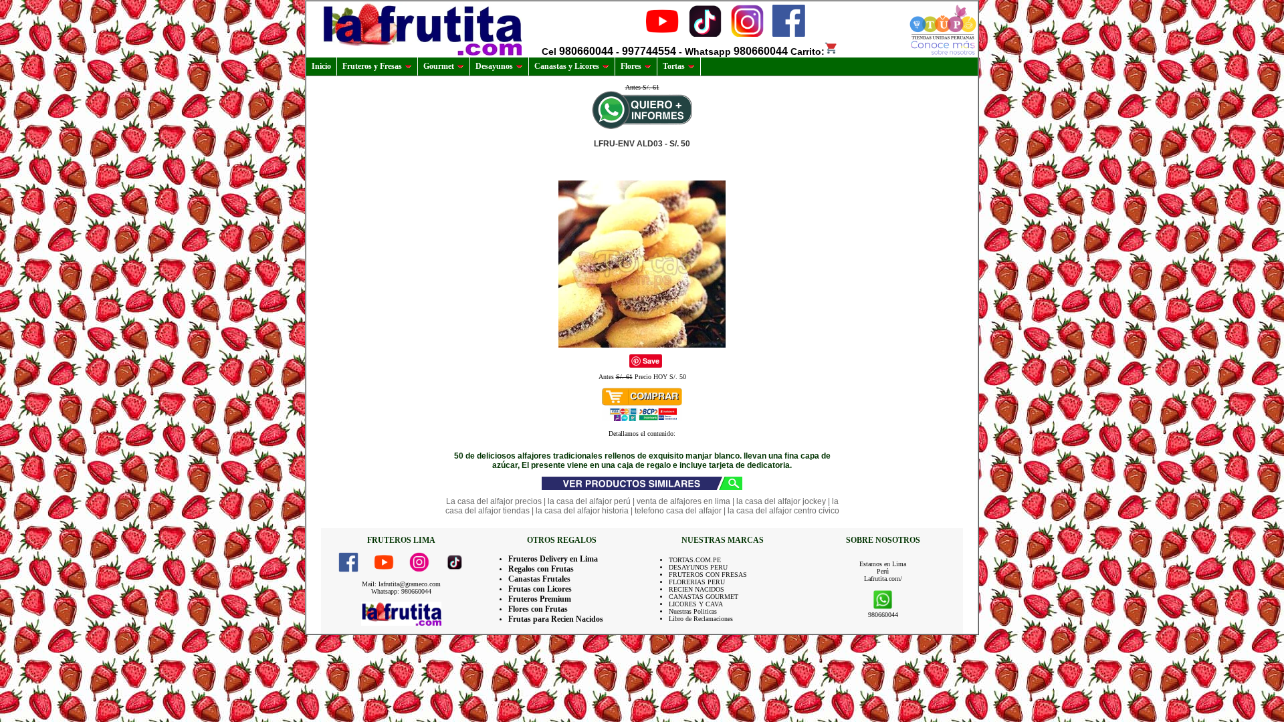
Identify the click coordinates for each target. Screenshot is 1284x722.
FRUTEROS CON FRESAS (708, 574)
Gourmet (438, 66)
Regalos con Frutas (541, 569)
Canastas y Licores (566, 66)
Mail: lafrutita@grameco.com (401, 584)
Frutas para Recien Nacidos (555, 619)
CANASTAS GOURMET (703, 596)
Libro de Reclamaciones (701, 618)
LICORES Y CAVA (696, 604)
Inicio (321, 66)
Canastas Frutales (539, 579)
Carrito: (807, 51)
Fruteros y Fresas (372, 66)
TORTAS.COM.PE (695, 560)
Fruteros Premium (539, 599)
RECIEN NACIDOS (696, 589)
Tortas (674, 66)
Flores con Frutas (538, 609)
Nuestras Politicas (693, 611)
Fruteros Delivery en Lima (553, 559)
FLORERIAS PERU (697, 582)
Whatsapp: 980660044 (401, 591)
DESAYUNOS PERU (698, 567)
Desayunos (494, 66)
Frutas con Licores (540, 589)
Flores (631, 66)
